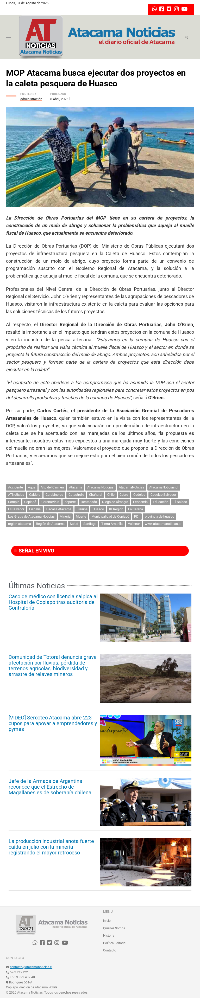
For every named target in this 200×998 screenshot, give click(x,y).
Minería (65, 516)
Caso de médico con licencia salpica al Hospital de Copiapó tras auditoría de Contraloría (53, 602)
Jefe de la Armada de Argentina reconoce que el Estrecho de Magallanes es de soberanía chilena (50, 786)
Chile (111, 495)
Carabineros (54, 495)
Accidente (15, 487)
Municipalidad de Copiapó (110, 516)
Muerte (81, 516)
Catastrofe (76, 495)
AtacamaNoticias (131, 487)
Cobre (124, 495)
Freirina (82, 509)
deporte (70, 502)
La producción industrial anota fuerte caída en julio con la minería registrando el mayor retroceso (51, 846)
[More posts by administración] (11, 94)
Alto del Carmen (52, 487)
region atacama (19, 524)
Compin (13, 502)
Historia (108, 935)
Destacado (89, 502)
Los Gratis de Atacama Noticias (31, 516)
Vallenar (134, 524)
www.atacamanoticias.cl (163, 524)
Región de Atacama (50, 524)
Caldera (34, 495)
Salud (74, 524)
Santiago (89, 524)
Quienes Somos (114, 928)
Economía (140, 502)
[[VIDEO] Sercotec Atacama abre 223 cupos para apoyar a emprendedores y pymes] (145, 740)
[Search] (186, 37)
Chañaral (95, 495)
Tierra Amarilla (112, 524)
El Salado (180, 502)
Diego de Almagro (115, 502)
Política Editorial (114, 943)
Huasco (98, 509)
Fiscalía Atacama (58, 509)
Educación (160, 502)
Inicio (107, 921)
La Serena (135, 509)
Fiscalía (35, 509)
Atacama (75, 487)
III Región (116, 509)
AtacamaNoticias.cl (163, 487)
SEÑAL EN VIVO (35, 550)
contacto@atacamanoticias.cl (31, 967)
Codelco (139, 495)
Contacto (109, 950)
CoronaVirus (50, 502)
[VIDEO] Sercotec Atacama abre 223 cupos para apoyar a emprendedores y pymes (53, 723)
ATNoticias (16, 495)
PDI (137, 516)
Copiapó (30, 502)
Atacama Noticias (100, 487)
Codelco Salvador (163, 495)
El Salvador (16, 509)
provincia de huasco (159, 516)
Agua (31, 487)
